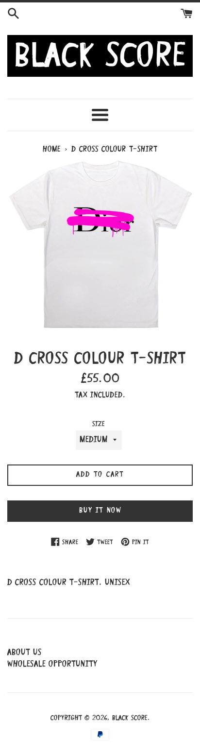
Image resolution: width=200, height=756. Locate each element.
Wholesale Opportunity (52, 664)
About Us (24, 653)
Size (98, 424)
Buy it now (100, 510)
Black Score (130, 718)
